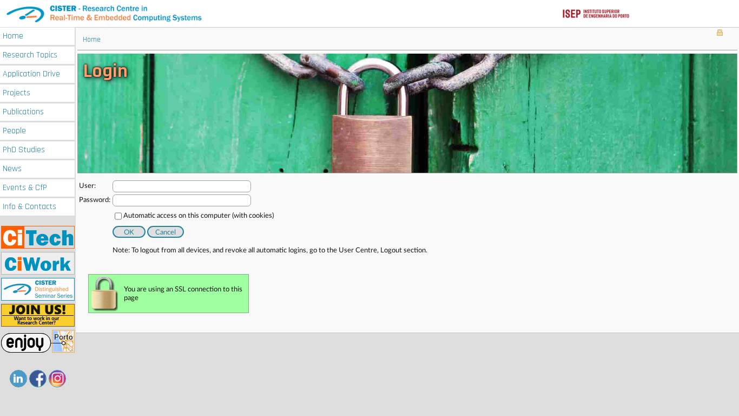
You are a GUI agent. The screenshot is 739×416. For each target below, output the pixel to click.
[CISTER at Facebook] (38, 378)
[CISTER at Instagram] (57, 378)
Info (29, 206)
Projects (16, 93)
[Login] (720, 33)
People (14, 130)
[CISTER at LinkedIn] (18, 378)
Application (31, 74)
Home (13, 36)
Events (25, 187)
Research (30, 55)
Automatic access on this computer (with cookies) (198, 215)
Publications (23, 112)
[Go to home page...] (369, 13)
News (12, 168)
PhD (24, 149)
